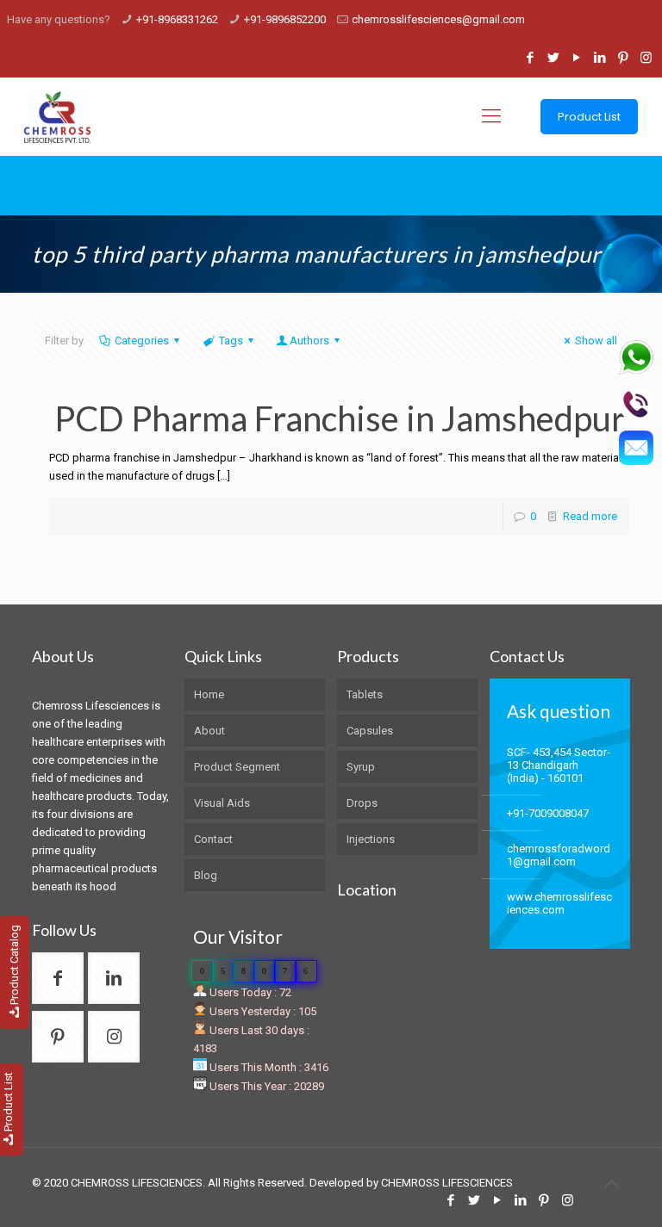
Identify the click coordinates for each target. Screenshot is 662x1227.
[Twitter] (553, 57)
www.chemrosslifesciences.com (559, 903)
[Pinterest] (623, 57)
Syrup (361, 766)
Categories (142, 340)
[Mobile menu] (491, 116)
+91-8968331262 (177, 19)
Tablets (365, 694)
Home (209, 694)
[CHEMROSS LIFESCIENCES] (57, 116)
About (209, 730)
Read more (590, 516)
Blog (205, 875)
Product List (589, 116)
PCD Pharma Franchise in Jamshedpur (339, 418)
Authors (309, 340)
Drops (362, 802)
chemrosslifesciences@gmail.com (438, 19)
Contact (213, 839)
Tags (231, 340)
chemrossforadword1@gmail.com (558, 855)
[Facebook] (530, 57)
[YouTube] (576, 57)
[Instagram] (646, 57)
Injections (371, 839)
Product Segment (237, 766)
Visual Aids (222, 802)
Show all (596, 340)
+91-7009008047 (548, 813)
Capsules (370, 730)
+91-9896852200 (285, 19)
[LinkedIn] (599, 57)
